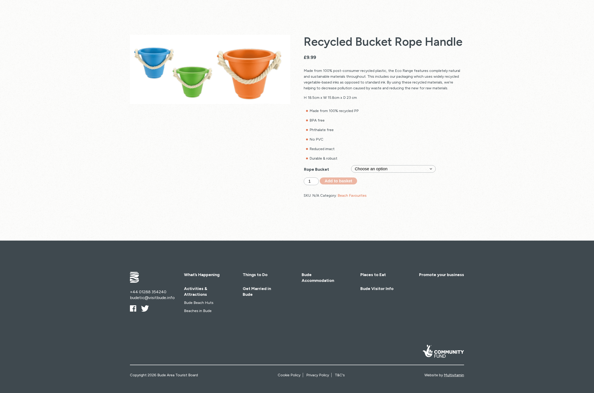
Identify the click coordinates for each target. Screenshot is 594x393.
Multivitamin (454, 375)
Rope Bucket (316, 169)
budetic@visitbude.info (152, 297)
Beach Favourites (352, 195)
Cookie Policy (289, 375)
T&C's (340, 375)
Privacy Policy (317, 375)
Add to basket (338, 181)
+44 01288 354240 (148, 291)
